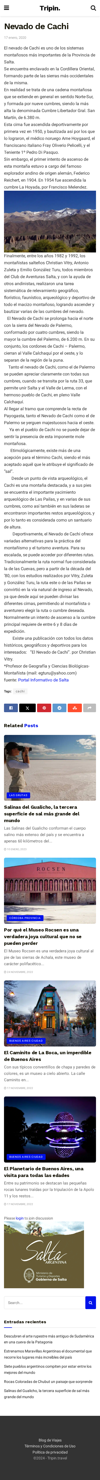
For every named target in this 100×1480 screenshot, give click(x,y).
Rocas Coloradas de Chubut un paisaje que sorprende (48, 1381)
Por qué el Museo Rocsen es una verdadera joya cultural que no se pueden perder (43, 936)
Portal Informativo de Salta (43, 680)
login (20, 1218)
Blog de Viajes (50, 1440)
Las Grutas (18, 795)
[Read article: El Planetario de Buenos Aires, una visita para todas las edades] (50, 1129)
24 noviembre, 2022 (19, 972)
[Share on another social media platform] (89, 708)
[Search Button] (93, 8)
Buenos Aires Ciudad (26, 1040)
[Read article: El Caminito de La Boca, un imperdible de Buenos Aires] (50, 1013)
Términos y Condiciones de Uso (50, 1446)
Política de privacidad (50, 1452)
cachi (20, 691)
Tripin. (49, 8)
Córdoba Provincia (25, 918)
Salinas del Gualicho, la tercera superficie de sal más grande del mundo (41, 813)
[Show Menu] (6, 8)
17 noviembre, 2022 (19, 1088)
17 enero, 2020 (15, 38)
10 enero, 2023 (16, 849)
